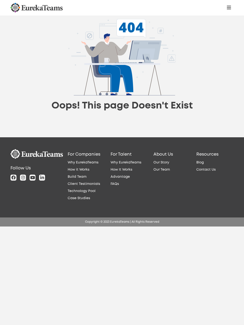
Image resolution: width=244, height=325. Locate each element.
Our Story (161, 162)
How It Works (121, 169)
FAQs (115, 183)
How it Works (78, 169)
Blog (200, 162)
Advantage (120, 176)
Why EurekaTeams (83, 162)
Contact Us (206, 169)
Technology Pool (82, 191)
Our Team (161, 169)
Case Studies (79, 198)
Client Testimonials (84, 183)
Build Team (77, 176)
